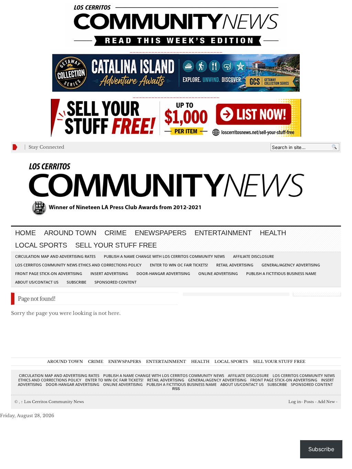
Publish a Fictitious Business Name (281, 273)
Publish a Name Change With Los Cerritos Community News (164, 256)
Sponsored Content (115, 282)
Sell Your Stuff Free (116, 245)
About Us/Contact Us (36, 282)
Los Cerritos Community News (52, 401)
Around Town (70, 233)
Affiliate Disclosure (253, 256)
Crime (115, 233)
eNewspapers (160, 233)
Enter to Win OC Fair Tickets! (179, 264)
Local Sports (41, 245)
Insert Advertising (109, 273)
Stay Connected (46, 147)
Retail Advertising (234, 264)
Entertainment (223, 233)
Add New (326, 401)
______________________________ (176, 50)
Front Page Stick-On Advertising (48, 273)
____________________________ (176, 96)
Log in (294, 401)
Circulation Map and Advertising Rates (55, 256)
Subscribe (76, 282)
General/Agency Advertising (291, 264)
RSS (176, 389)
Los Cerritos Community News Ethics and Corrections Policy (78, 264)
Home (25, 233)
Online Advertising (218, 273)
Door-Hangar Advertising (163, 273)
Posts (309, 401)
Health (273, 233)
